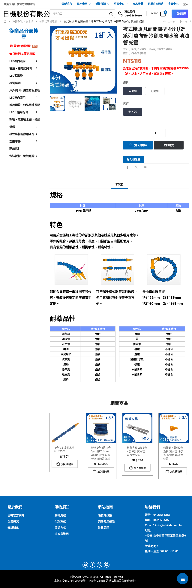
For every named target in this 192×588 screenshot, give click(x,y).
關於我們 (82, 3)
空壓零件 (14, 141)
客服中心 (119, 3)
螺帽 (12, 127)
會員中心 (173, 3)
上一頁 (170, 21)
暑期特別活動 (25, 46)
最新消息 (67, 3)
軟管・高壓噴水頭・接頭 (23, 119)
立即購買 (169, 145)
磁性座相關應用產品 (21, 134)
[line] (107, 565)
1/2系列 (132, 49)
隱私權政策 (115, 580)
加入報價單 (133, 159)
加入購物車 (140, 145)
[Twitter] (136, 167)
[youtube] (85, 565)
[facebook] (92, 565)
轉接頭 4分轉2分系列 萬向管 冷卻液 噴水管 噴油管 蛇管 (173, 453)
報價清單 (181, 13)
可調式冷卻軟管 (48, 21)
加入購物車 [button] (67, 464)
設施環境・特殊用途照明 (23, 105)
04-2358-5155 (161, 514)
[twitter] (99, 565)
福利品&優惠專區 (24, 54)
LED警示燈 (16, 76)
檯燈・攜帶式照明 (20, 68)
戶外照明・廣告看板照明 (23, 90)
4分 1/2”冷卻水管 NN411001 (64, 449)
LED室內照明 (17, 98)
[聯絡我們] (182, 578)
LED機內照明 (17, 61)
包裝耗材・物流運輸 (21, 156)
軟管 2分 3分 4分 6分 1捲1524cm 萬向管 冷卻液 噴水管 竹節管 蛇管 (100, 453)
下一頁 (184, 21)
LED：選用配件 (18, 112)
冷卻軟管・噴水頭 (22, 21)
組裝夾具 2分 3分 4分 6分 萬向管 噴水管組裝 (137, 451)
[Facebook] (127, 167)
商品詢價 (138, 3)
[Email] (145, 167)
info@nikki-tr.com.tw (168, 525)
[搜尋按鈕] (111, 13)
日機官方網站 (155, 3)
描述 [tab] (119, 184)
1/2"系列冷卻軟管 (137, 53)
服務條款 (129, 580)
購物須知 (100, 3)
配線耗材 (14, 149)
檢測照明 (14, 83)
